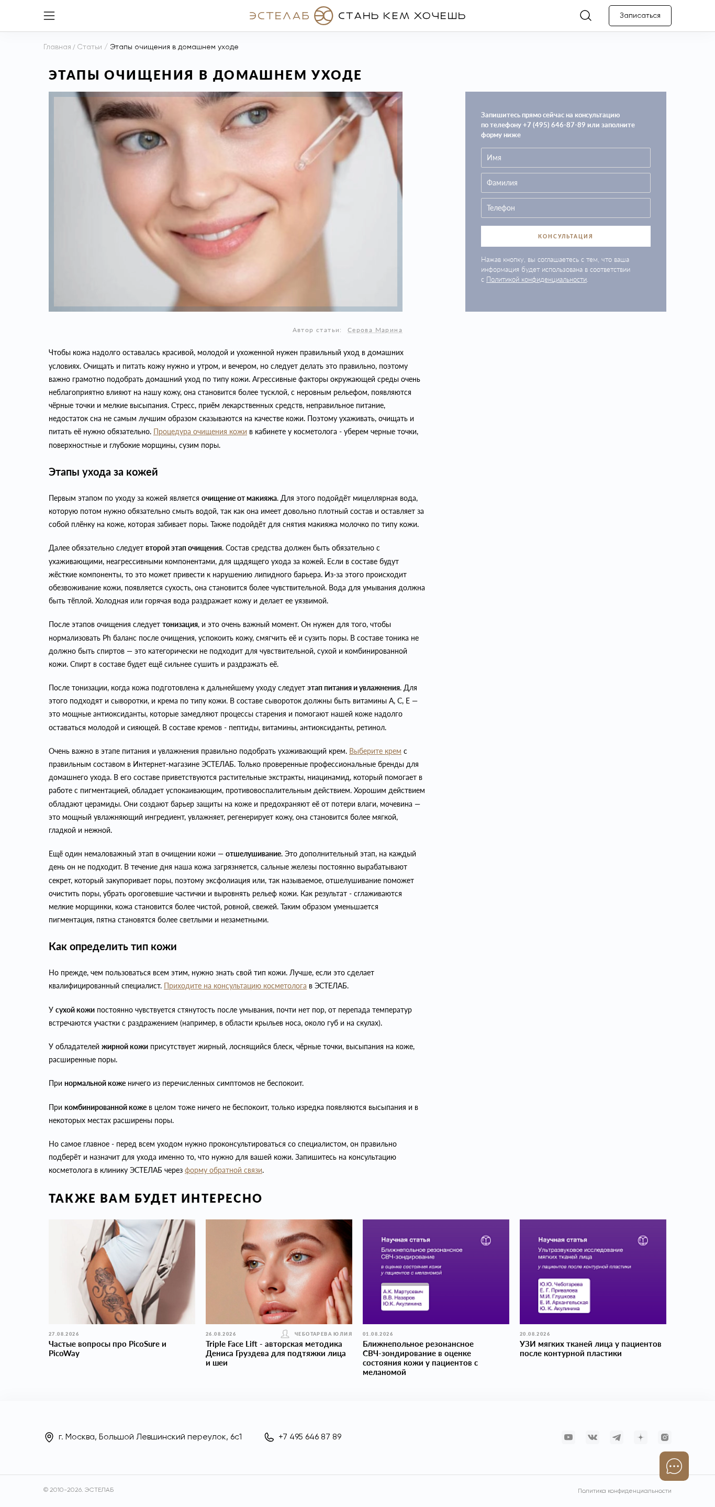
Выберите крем (375, 750)
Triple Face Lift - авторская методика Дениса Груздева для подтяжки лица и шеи (276, 1353)
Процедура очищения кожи (200, 431)
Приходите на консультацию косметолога (235, 985)
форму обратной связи (223, 1169)
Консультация (566, 236)
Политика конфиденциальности (625, 1491)
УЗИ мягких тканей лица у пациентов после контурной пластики (591, 1348)
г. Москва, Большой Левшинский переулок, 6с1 (150, 1437)
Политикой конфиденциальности (536, 279)
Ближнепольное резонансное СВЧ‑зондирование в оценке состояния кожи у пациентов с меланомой (420, 1358)
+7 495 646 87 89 (309, 1437)
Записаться (640, 15)
